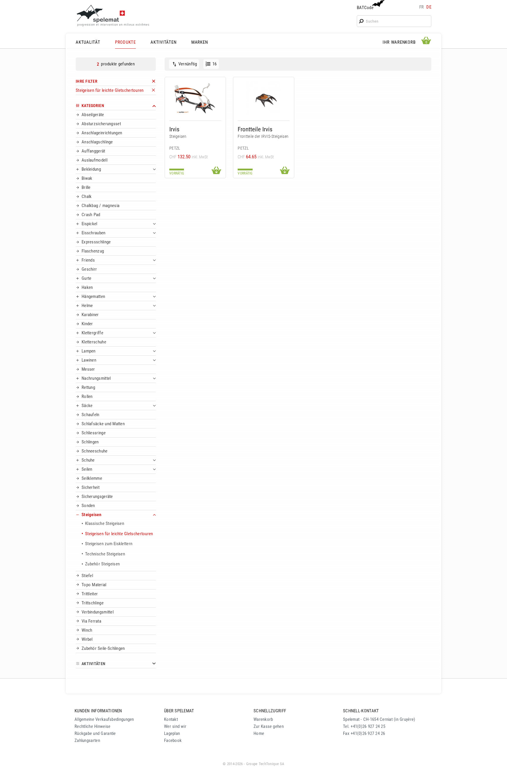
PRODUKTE (125, 42)
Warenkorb (263, 719)
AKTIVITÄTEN (163, 42)
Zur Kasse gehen (269, 726)
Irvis (174, 129)
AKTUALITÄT (88, 42)
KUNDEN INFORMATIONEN (98, 710)
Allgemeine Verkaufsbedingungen (104, 719)
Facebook (173, 740)
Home (259, 733)
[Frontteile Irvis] (263, 98)
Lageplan (172, 733)
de (428, 7)
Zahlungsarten (87, 740)
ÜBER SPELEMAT (179, 710)
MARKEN (199, 42)
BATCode (365, 7)
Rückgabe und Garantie (95, 733)
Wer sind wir (175, 726)
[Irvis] (195, 98)
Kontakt (171, 719)
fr (421, 7)
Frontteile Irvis (255, 129)
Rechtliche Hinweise (92, 726)
